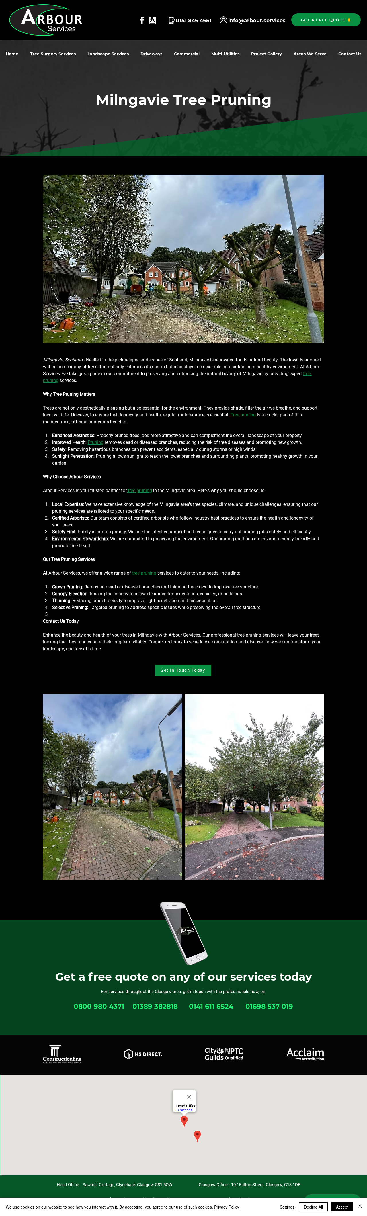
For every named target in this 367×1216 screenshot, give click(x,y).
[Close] (360, 1206)
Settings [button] (287, 1207)
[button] (326, 19)
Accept (342, 1207)
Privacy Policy (226, 1207)
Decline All (313, 1207)
